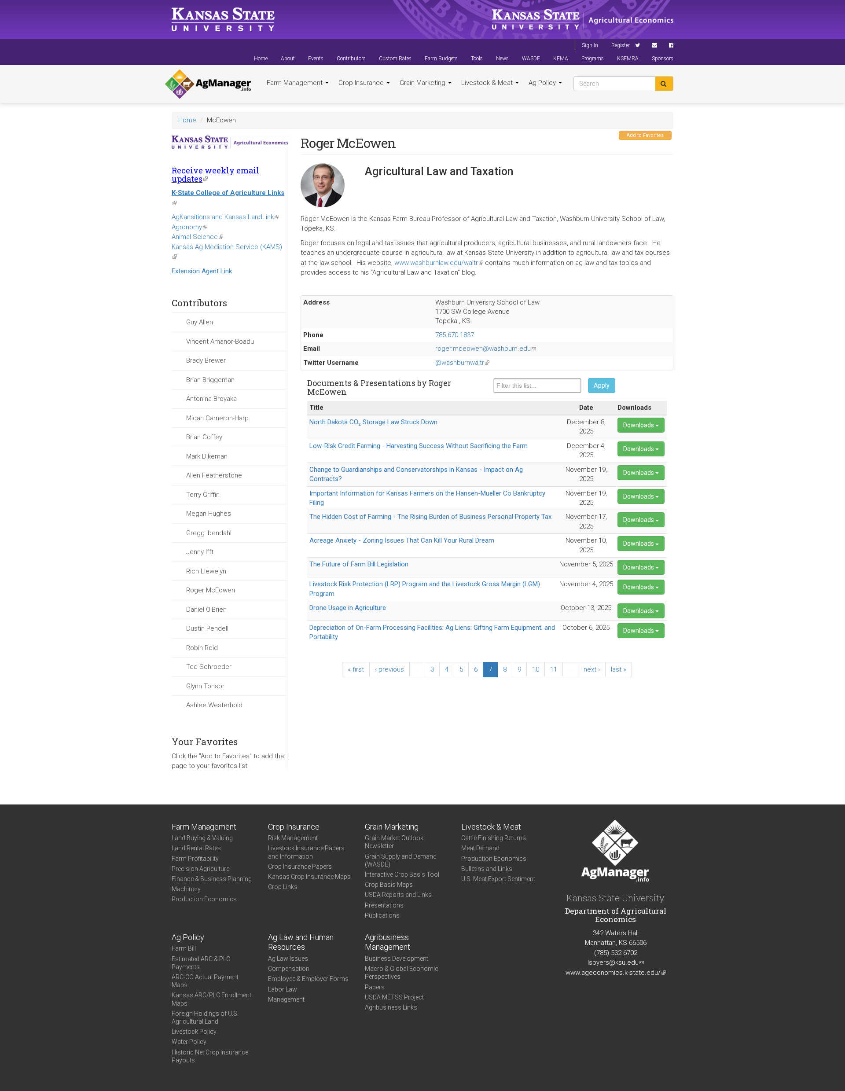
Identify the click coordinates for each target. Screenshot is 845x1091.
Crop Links (283, 886)
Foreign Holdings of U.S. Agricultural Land (205, 1017)
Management (286, 999)
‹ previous (389, 669)
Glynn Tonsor (205, 686)
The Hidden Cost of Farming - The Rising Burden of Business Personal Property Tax (430, 517)
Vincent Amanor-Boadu (220, 341)
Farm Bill (184, 948)
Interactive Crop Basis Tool (402, 874)
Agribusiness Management (387, 942)
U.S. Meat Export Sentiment (498, 878)
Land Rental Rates (196, 848)
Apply (602, 385)
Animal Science (197, 237)
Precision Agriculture (200, 868)
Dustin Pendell (207, 628)
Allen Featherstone (214, 475)
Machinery (186, 889)
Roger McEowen (210, 590)
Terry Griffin (203, 495)
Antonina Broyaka (211, 399)
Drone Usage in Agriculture (347, 608)
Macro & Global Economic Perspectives (401, 972)
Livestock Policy (194, 1031)
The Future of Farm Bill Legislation (358, 564)
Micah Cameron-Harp (217, 418)
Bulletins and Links (486, 868)
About (288, 58)
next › (592, 669)
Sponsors (662, 58)
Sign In (590, 45)
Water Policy (189, 1041)
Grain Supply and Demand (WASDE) (401, 860)
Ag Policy (543, 83)
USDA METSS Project (394, 997)
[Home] (208, 84)
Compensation (288, 968)
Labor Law (282, 989)
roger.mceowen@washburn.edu (485, 349)
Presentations (384, 905)
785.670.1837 (454, 335)
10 (535, 669)
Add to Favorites (645, 135)
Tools (477, 58)
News (502, 58)
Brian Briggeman (210, 380)
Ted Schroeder (208, 667)
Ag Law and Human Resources (301, 942)
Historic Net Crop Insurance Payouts (210, 1056)
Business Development (396, 958)
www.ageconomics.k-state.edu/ (616, 973)
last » (618, 669)
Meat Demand (480, 848)
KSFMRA (628, 58)
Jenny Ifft (199, 552)
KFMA (560, 58)
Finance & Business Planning (212, 878)
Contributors (351, 58)
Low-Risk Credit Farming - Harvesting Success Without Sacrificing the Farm (418, 446)
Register (620, 45)
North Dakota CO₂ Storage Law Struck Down (373, 422)
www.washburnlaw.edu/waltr (438, 263)
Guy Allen (199, 322)
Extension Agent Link (202, 271)
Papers (375, 987)
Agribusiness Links (391, 1007)
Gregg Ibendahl (208, 533)
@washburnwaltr (462, 363)
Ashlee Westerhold (214, 705)
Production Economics (204, 899)
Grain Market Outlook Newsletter (394, 841)
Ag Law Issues (288, 958)
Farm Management (295, 83)
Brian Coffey (204, 437)
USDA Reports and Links (398, 894)
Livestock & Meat (487, 83)
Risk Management (293, 837)
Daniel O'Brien (206, 609)
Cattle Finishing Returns (493, 837)
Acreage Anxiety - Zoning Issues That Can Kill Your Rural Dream (401, 540)
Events (315, 58)
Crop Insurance (362, 83)
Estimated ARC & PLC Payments (201, 962)
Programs (592, 58)
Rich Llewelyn (206, 571)
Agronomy (189, 227)
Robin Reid (202, 648)
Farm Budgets (441, 58)
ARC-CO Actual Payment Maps (205, 980)
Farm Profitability (195, 858)
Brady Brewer (206, 360)
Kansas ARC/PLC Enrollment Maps (211, 999)
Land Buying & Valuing (202, 837)
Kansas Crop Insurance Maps (309, 876)
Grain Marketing (423, 83)
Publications (382, 915)
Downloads (639, 425)
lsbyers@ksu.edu (616, 962)
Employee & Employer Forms (308, 978)
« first (356, 669)
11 (553, 669)
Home (261, 58)
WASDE (531, 58)
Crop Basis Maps (389, 884)
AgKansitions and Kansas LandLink (225, 217)
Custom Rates (395, 58)
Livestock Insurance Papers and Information (306, 852)
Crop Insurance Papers (300, 866)
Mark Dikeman (207, 456)
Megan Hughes (208, 514)
